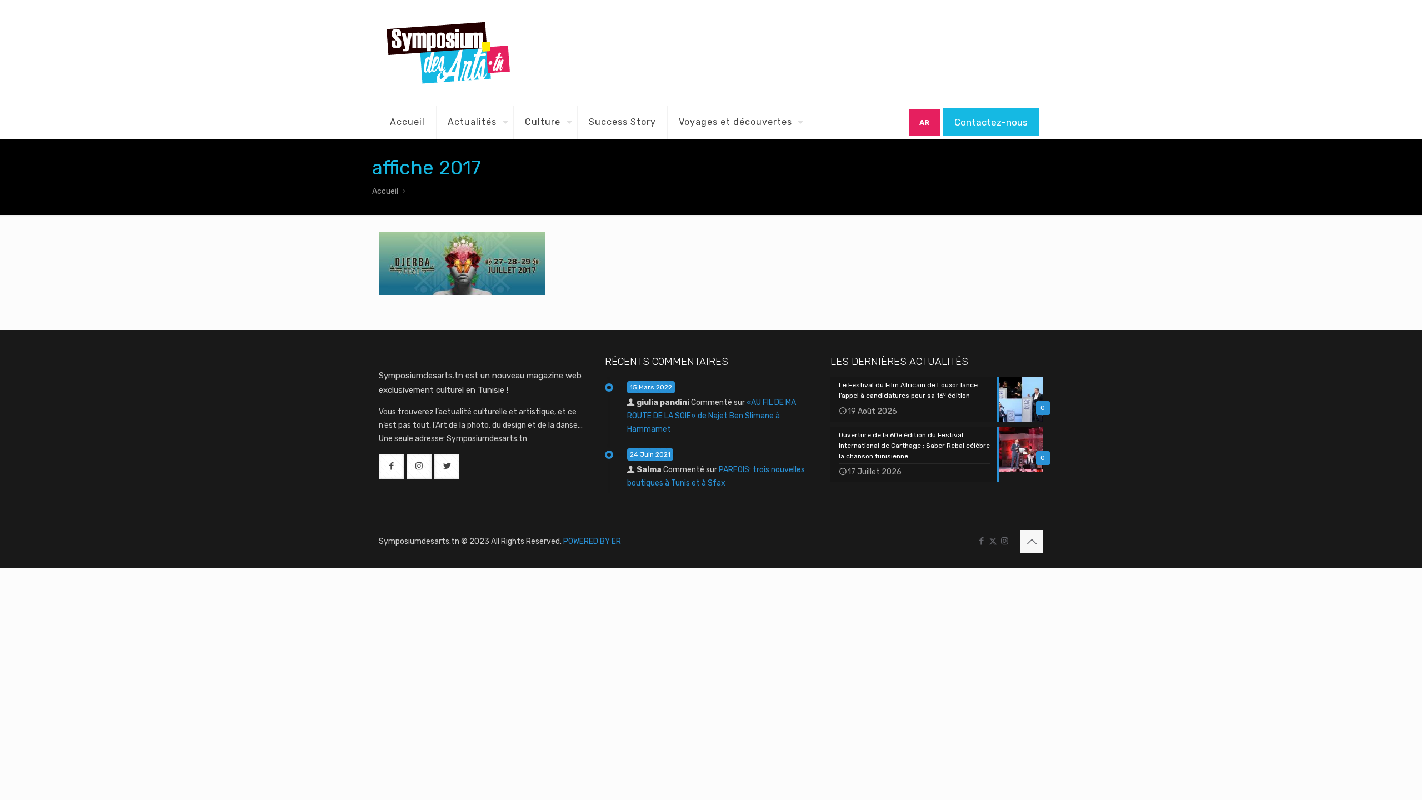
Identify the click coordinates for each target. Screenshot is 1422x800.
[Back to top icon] (1031, 541)
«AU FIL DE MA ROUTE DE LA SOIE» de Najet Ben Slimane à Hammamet (711, 416)
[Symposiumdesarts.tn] (448, 53)
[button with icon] (391, 466)
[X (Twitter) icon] (993, 541)
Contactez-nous (991, 122)
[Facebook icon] (981, 541)
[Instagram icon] (1004, 541)
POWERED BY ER (592, 541)
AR (924, 122)
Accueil (385, 191)
